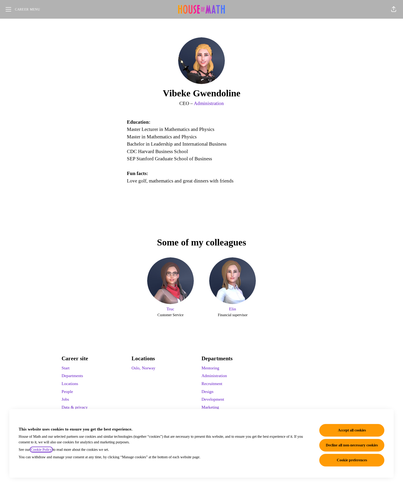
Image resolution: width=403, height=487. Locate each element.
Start (65, 368)
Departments (72, 375)
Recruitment (212, 383)
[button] (393, 9)
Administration (209, 103)
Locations (70, 383)
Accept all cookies (352, 430)
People (67, 391)
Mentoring (210, 368)
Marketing (210, 407)
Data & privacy (75, 407)
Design (207, 391)
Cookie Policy (41, 450)
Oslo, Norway (143, 368)
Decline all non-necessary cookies (352, 445)
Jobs (65, 399)
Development (213, 399)
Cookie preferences (352, 460)
